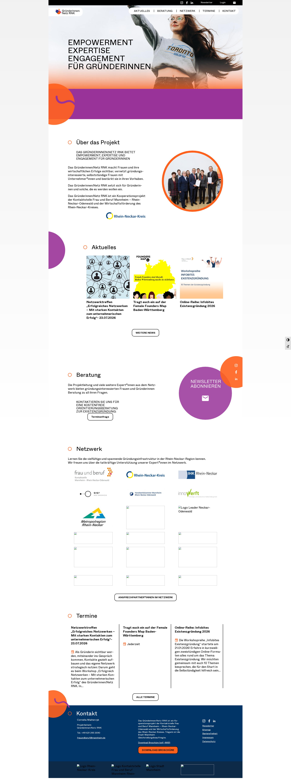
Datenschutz (209, 741)
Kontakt (229, 11)
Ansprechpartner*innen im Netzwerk (145, 597)
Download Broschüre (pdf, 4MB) (154, 742)
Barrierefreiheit (209, 733)
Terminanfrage (100, 417)
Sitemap (206, 729)
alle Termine (145, 697)
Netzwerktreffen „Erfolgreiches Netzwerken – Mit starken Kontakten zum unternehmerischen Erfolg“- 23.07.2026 (107, 310)
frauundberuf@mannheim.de (91, 737)
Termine (208, 11)
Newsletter (206, 2)
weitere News (145, 333)
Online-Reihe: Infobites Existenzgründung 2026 (197, 304)
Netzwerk (187, 11)
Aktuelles (142, 11)
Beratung (164, 11)
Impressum (208, 737)
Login (223, 2)
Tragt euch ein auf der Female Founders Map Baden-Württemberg (149, 306)
